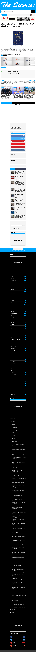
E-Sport (12, 324)
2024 (12, 420)
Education (13, 291)
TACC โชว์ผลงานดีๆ (15, 600)
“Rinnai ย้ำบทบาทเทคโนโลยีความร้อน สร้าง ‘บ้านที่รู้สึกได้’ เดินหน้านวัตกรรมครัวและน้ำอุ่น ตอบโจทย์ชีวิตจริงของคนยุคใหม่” (18, 190)
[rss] (20, 251)
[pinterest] (15, 251)
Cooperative (13, 383)
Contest (12, 365)
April (13, 438)
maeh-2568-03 (14, 394)
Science (12, 379)
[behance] (21, 251)
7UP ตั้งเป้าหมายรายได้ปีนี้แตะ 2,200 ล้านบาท (18, 540)
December (14, 426)
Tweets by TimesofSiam (15, 228)
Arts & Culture (14, 331)
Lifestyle (12, 359)
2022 (12, 423)
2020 (12, 609)
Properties (13, 348)
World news (13, 374)
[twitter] (12, 251)
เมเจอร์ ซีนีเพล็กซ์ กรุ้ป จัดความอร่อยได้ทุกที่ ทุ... (18, 536)
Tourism (12, 309)
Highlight (13, 344)
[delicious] (24, 251)
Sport (12, 320)
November (14, 427)
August (13, 432)
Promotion (13, 333)
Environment (13, 330)
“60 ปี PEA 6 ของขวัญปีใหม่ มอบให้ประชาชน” (18, 607)
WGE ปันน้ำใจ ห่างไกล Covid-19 (17, 565)
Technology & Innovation (16, 339)
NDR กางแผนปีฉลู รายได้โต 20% (17, 495)
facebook (29, 102)
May (13, 436)
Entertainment (14, 274)
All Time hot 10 (13, 169)
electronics (13, 361)
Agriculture (13, 293)
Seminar (12, 381)
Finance (2, 87)
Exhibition (13, 306)
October (13, 429)
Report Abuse (13, 166)
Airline (12, 315)
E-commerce (13, 372)
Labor (12, 385)
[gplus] (14, 251)
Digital (12, 322)
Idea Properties (14, 313)
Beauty (12, 317)
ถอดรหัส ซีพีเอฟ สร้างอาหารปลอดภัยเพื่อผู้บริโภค (19, 478)
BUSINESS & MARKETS (15, 311)
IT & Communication (15, 282)
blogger (6, 102)
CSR (12, 276)
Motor (12, 302)
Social (12, 298)
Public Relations (14, 390)
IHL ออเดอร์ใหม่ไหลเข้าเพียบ (16, 517)
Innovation (13, 357)
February (13, 441)
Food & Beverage (14, 285)
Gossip (12, 352)
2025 (12, 418)
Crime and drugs (14, 346)
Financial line (13, 280)
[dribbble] (18, 251)
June (13, 435)
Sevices (12, 392)
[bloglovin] (17, 251)
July (12, 433)
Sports (12, 287)
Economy (13, 350)
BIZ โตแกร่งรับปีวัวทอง (15, 475)
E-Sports (12, 368)
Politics (12, 341)
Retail (12, 370)
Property (14, 87)
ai (11, 335)
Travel (12, 304)
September (14, 430)
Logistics (13, 387)
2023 (12, 421)
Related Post (3, 85)
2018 (12, 612)
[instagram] (23, 251)
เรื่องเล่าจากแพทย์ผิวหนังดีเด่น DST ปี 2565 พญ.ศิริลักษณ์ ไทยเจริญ (20, 200)
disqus (18, 102)
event (12, 328)
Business (13, 278)
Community (13, 363)
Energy (12, 326)
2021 (12, 424)
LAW (12, 376)
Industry (12, 337)
